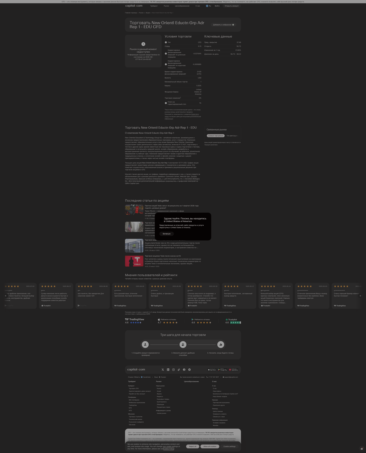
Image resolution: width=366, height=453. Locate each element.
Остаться (166, 234)
